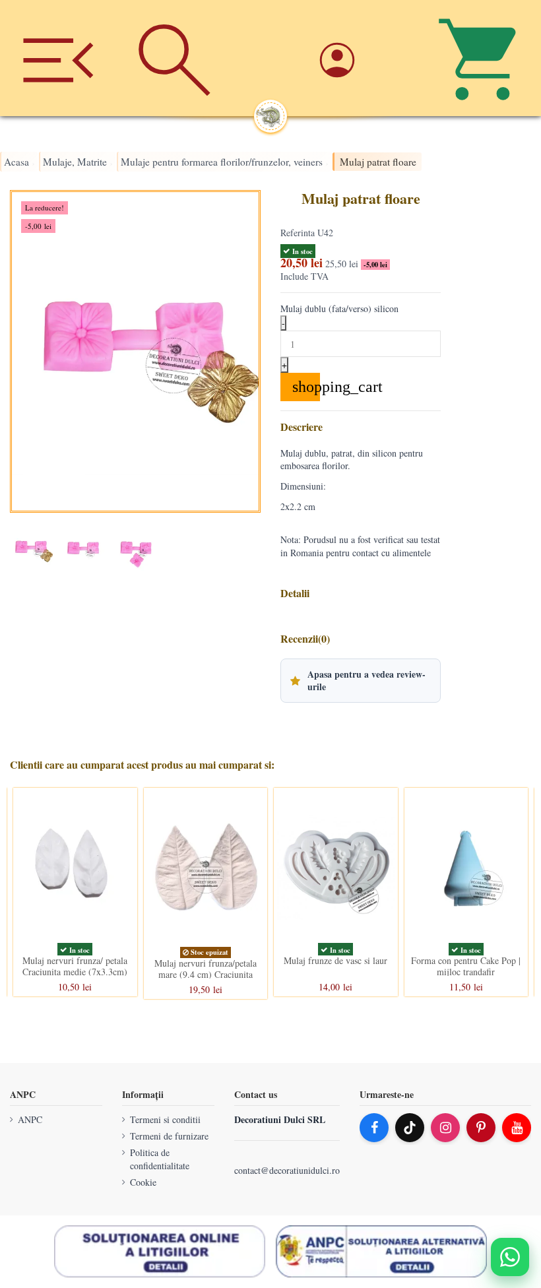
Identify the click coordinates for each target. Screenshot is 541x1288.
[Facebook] (374, 1127)
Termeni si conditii (165, 1119)
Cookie (143, 1182)
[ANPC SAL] (381, 1251)
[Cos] (483, 58)
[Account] (366, 57)
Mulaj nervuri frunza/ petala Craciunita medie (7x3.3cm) (74, 966)
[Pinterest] (480, 1127)
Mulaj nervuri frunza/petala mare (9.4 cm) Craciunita (205, 969)
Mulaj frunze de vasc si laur (335, 960)
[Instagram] (445, 1127)
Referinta (297, 232)
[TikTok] (409, 1127)
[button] (360, 680)
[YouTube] (516, 1127)
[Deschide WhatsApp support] (510, 1257)
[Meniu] (58, 58)
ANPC (30, 1119)
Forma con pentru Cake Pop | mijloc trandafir (466, 966)
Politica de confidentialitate (159, 1160)
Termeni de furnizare (169, 1136)
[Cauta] (174, 58)
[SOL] (159, 1251)
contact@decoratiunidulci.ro (287, 1171)
